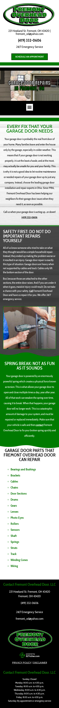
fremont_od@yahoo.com (29, 34)
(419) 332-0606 (29, 40)
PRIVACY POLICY (21, 662)
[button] (29, 107)
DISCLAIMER (40, 662)
